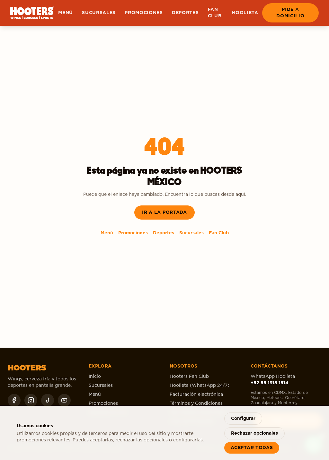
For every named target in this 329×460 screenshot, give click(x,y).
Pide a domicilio (290, 12)
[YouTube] (64, 400)
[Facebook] (14, 400)
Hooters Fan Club (189, 376)
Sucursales (99, 13)
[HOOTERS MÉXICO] (32, 12)
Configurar (243, 418)
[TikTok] (47, 400)
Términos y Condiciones (196, 403)
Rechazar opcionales (254, 433)
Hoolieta (245, 13)
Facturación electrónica (196, 394)
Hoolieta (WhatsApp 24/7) (199, 385)
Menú (65, 13)
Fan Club (215, 12)
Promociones (144, 13)
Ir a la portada (164, 212)
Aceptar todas (252, 448)
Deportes (185, 13)
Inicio (95, 376)
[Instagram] (30, 400)
